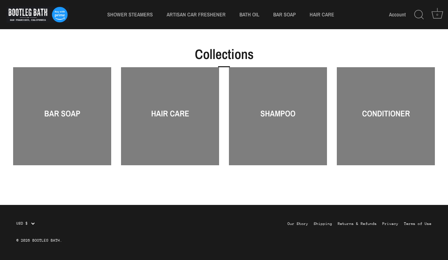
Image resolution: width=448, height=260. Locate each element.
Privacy (390, 224)
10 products (62, 122)
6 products (278, 122)
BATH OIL (249, 14)
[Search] (419, 15)
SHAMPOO (277, 113)
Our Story (298, 224)
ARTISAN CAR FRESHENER (196, 14)
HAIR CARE (322, 14)
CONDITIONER (386, 113)
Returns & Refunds (357, 224)
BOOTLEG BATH (46, 240)
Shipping (323, 224)
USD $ (22, 223)
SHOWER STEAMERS (130, 14)
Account (397, 14)
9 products (170, 122)
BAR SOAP (284, 14)
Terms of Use (418, 224)
